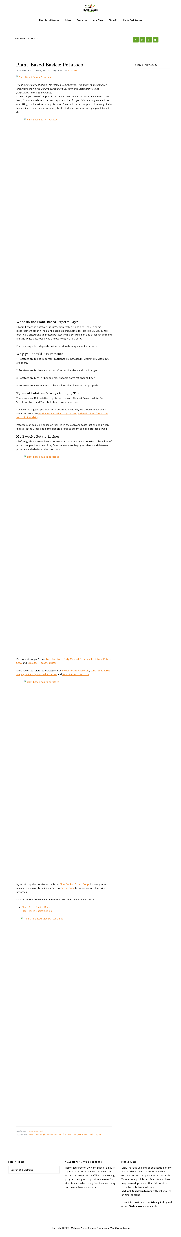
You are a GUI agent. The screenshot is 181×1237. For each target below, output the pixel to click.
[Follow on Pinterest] (136, 39)
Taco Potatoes (54, 659)
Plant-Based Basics (36, 1131)
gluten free (48, 1134)
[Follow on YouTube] (155, 39)
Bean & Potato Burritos (75, 674)
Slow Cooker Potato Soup (74, 884)
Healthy (57, 1134)
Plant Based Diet (69, 1134)
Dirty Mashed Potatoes (77, 659)
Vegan (98, 1134)
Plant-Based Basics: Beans (36, 907)
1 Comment (73, 70)
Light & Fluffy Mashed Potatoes (39, 674)
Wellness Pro (77, 1228)
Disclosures (135, 1206)
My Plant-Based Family (90, 8)
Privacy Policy (159, 1202)
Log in (126, 1228)
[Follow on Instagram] (142, 39)
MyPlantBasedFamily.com (136, 1191)
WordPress (116, 1228)
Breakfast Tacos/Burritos (41, 662)
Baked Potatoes (35, 1134)
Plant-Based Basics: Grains (37, 910)
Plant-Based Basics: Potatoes (49, 65)
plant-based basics (85, 1134)
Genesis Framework (98, 1228)
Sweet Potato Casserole (75, 670)
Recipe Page (67, 888)
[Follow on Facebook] (149, 39)
